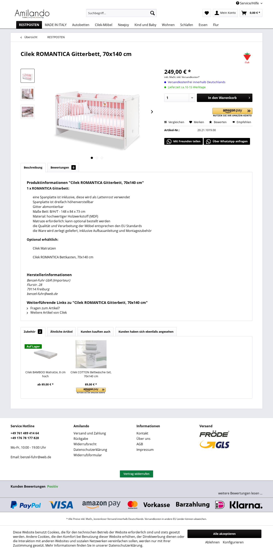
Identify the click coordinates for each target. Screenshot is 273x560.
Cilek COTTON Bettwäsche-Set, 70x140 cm (91, 374)
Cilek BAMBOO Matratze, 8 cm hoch (45, 374)
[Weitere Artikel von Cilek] (247, 58)
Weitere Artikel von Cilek (48, 312)
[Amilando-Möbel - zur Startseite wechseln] (32, 14)
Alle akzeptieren (224, 534)
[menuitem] (121, 13)
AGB (139, 444)
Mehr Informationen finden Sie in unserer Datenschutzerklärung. (94, 545)
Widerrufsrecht (85, 444)
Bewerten (220, 122)
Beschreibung (33, 167)
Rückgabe (81, 438)
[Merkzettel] (206, 13)
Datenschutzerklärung (90, 449)
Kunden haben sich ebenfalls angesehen (146, 331)
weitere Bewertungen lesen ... (240, 493)
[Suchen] (152, 13)
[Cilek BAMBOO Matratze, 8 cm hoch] (45, 354)
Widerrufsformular (88, 455)
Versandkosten (153, 519)
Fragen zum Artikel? (45, 308)
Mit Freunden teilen (186, 141)
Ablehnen (212, 542)
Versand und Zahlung (90, 433)
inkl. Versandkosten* (188, 77)
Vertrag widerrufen (136, 474)
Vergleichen (176, 122)
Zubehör (32, 331)
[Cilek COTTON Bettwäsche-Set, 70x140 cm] (91, 354)
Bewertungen (62, 167)
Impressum (145, 449)
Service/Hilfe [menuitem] (249, 3)
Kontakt (142, 433)
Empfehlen (243, 122)
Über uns (143, 438)
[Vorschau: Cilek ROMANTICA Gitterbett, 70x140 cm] (28, 76)
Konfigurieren (233, 542)
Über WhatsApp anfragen (230, 141)
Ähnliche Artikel (61, 331)
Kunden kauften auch (95, 331)
